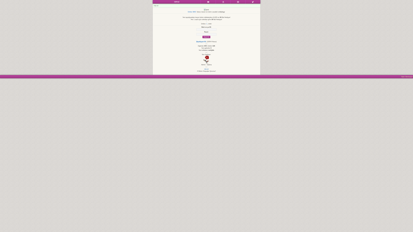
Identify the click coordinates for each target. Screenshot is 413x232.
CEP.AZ (176, 2)
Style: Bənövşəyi (406, 77)
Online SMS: (192, 12)
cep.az (206, 69)
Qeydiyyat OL (201, 41)
